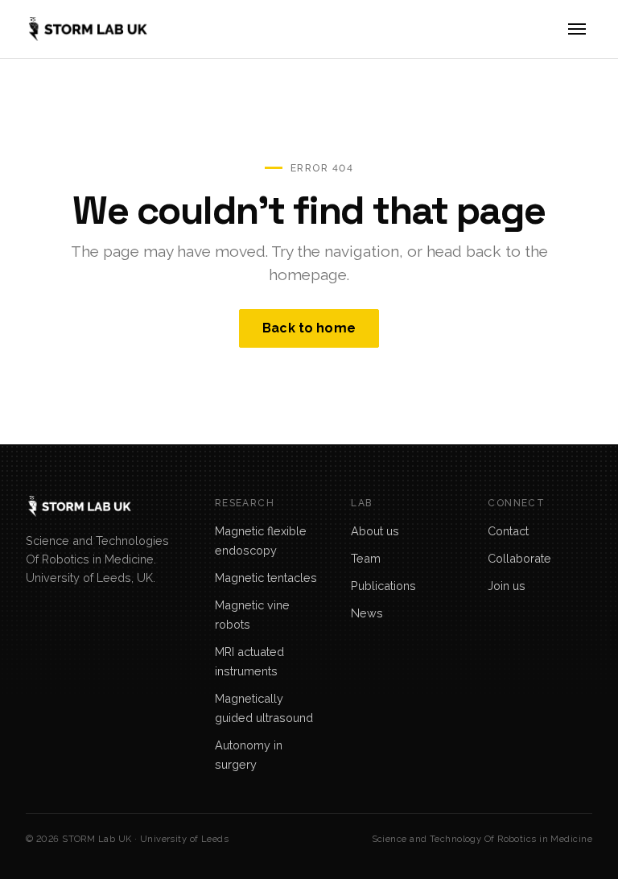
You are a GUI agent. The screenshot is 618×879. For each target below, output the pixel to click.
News (367, 613)
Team (366, 558)
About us (375, 531)
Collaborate (519, 558)
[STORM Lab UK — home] (86, 29)
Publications (383, 585)
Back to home (309, 328)
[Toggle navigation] (577, 29)
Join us (506, 585)
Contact (508, 531)
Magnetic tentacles (266, 577)
